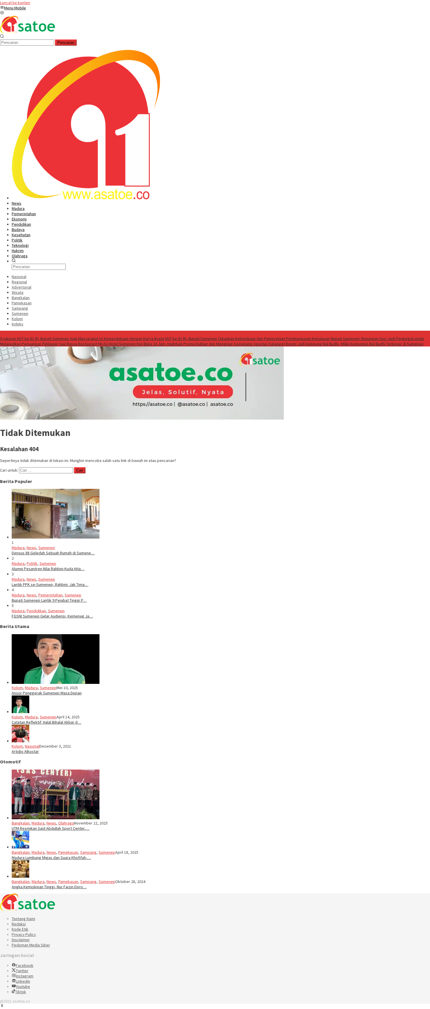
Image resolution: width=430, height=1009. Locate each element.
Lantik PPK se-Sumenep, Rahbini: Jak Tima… (50, 584)
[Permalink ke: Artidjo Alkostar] (20, 741)
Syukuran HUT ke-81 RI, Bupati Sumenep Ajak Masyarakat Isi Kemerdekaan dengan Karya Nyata (82, 338)
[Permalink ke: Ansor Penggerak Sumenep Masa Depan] (55, 682)
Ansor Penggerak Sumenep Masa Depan (47, 693)
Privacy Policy (24, 934)
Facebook (24, 965)
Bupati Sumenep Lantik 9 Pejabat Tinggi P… (49, 600)
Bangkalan (21, 823)
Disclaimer (21, 939)
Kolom (17, 687)
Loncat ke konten (15, 2)
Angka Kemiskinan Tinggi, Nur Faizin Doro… (49, 886)
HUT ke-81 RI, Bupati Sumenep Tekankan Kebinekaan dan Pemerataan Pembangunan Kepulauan (247, 338)
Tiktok (20, 991)
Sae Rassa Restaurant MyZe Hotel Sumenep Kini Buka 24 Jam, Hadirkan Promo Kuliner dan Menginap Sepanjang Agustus (163, 343)
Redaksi (19, 924)
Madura (18, 547)
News (31, 547)
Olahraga (66, 823)
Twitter (22, 970)
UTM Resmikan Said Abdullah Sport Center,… (51, 828)
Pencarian (65, 42)
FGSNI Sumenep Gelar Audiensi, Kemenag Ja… (52, 616)
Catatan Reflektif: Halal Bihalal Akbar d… (46, 722)
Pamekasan (68, 852)
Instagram (24, 976)
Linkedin (23, 981)
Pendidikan (36, 610)
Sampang (88, 852)
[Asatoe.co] (27, 31)
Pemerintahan (50, 595)
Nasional (32, 746)
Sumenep (46, 547)
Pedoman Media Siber (31, 945)
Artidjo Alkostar (25, 751)
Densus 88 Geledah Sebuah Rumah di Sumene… (53, 553)
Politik (32, 563)
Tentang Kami (23, 918)
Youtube (23, 986)
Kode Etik (20, 929)
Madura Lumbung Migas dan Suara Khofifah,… (51, 857)
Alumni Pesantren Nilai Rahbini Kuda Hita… (48, 568)
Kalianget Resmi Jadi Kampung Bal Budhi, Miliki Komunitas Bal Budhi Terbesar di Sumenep (346, 343)
